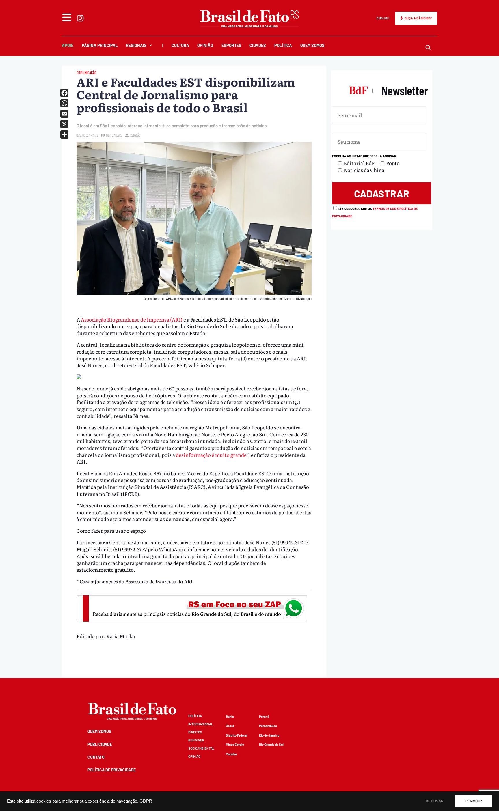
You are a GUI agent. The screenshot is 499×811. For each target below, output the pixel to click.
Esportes (231, 45)
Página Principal (100, 45)
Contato (96, 757)
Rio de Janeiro (269, 735)
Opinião (205, 45)
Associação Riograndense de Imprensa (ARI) (132, 319)
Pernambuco (268, 726)
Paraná (264, 716)
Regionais (136, 45)
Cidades (258, 45)
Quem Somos (312, 45)
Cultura (180, 45)
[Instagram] (80, 18)
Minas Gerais (235, 744)
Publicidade (99, 744)
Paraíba (231, 754)
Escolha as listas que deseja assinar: (364, 156)
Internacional (200, 724)
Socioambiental (201, 748)
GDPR (145, 801)
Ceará (230, 726)
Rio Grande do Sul (271, 744)
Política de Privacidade (111, 769)
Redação (135, 135)
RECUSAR (435, 801)
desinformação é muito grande (211, 454)
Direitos (195, 732)
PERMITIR (473, 801)
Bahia (230, 716)
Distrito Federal (236, 735)
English (383, 18)
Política (283, 45)
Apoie (67, 45)
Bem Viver (196, 740)
